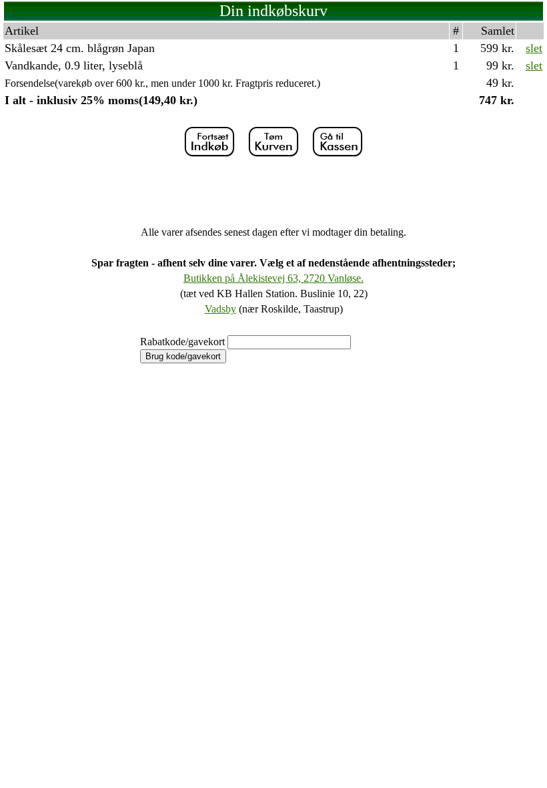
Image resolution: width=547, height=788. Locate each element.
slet (534, 48)
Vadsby (220, 309)
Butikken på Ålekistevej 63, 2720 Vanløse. (273, 278)
